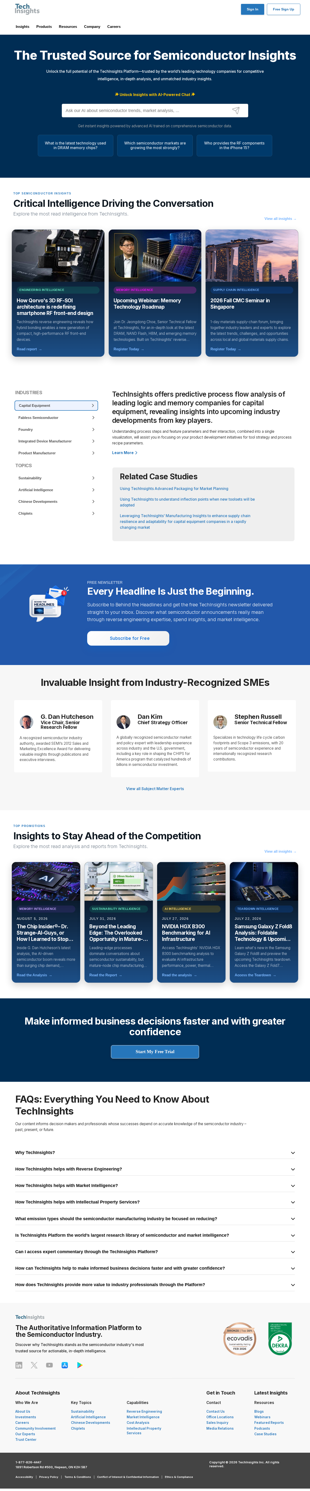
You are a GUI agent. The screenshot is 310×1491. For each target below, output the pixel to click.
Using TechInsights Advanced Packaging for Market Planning (174, 488)
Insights (22, 26)
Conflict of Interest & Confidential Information (128, 1477)
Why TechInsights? (35, 1153)
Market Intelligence (143, 1417)
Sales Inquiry (217, 1423)
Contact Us (215, 1411)
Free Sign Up (283, 9)
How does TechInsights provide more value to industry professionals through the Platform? (110, 1285)
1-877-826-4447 (28, 1462)
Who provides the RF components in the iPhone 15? (234, 145)
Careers (114, 26)
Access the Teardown (255, 975)
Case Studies (265, 1434)
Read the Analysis (34, 975)
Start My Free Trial (155, 1051)
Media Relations (220, 1428)
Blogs (259, 1411)
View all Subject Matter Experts (155, 788)
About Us (22, 1411)
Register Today (129, 349)
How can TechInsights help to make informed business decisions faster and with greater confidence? (120, 1268)
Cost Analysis (138, 1423)
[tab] (56, 406)
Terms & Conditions (77, 1477)
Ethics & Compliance (179, 1477)
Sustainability (82, 1411)
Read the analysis (179, 975)
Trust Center (26, 1440)
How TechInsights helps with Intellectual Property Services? (77, 1202)
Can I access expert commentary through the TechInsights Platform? (86, 1252)
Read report (29, 349)
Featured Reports (269, 1423)
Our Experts (25, 1434)
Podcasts (262, 1428)
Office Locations (220, 1417)
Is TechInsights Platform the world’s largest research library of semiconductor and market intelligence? (122, 1235)
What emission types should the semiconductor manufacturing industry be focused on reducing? (116, 1219)
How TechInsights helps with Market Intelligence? (66, 1186)
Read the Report (105, 975)
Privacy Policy (48, 1477)
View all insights (280, 218)
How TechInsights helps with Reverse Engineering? (68, 1169)
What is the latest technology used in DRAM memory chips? (75, 145)
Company (92, 26)
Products (44, 26)
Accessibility (24, 1477)
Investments (25, 1417)
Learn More (123, 452)
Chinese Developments (90, 1423)
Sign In (252, 9)
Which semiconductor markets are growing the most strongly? (155, 145)
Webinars (262, 1417)
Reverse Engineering (144, 1411)
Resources (68, 26)
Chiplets (78, 1428)
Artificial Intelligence (88, 1417)
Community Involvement (35, 1428)
